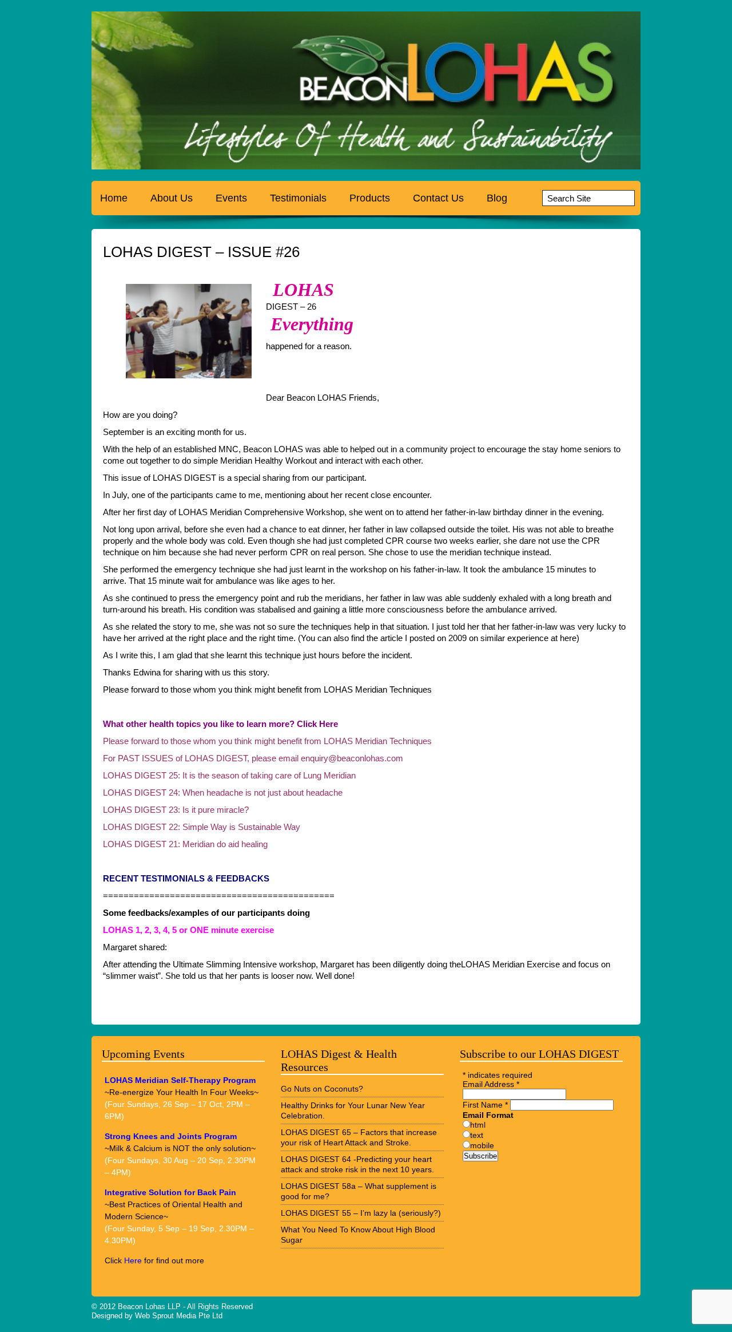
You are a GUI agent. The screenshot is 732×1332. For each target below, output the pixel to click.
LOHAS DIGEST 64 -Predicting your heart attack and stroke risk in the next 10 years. (357, 1164)
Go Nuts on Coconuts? (322, 1088)
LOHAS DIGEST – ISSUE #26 (201, 251)
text (476, 1135)
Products (369, 198)
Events (231, 198)
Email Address (491, 1084)
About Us (171, 198)
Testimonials (298, 198)
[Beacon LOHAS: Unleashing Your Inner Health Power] (163, 93)
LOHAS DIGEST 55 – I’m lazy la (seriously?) (361, 1213)
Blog (497, 198)
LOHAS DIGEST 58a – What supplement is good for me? (358, 1191)
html (478, 1124)
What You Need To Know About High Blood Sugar (358, 1234)
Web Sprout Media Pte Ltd (178, 1315)
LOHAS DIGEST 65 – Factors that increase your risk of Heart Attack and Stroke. (359, 1137)
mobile (482, 1145)
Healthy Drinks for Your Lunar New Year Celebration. (353, 1110)
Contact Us (438, 198)
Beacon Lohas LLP (149, 1306)
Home (114, 198)
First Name (485, 1104)
